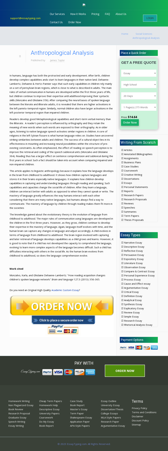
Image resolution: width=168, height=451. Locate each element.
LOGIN (150, 18)
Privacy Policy (139, 408)
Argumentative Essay (113, 425)
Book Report (46, 425)
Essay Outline (108, 401)
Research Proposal (19, 413)
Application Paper (80, 421)
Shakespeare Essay (81, 417)
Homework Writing (19, 401)
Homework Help (48, 405)
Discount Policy (140, 420)
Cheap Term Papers (50, 401)
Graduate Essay (17, 417)
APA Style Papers (80, 425)
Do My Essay (46, 421)
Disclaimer (137, 416)
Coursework (46, 417)
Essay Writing (16, 425)
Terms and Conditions (144, 412)
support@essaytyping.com (25, 18)
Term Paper (77, 413)
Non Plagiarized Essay (20, 405)
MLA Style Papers (111, 417)
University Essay (110, 405)
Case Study (76, 401)
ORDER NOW (125, 371)
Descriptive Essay (49, 409)
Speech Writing (16, 421)
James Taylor (57, 60)
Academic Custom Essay (65, 290)
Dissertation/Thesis (112, 409)
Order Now (130, 122)
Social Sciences (144, 33)
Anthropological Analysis (146, 37)
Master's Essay (78, 409)
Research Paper (110, 421)
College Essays (109, 413)
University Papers (49, 413)
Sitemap (136, 424)
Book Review (15, 409)
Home (124, 33)
